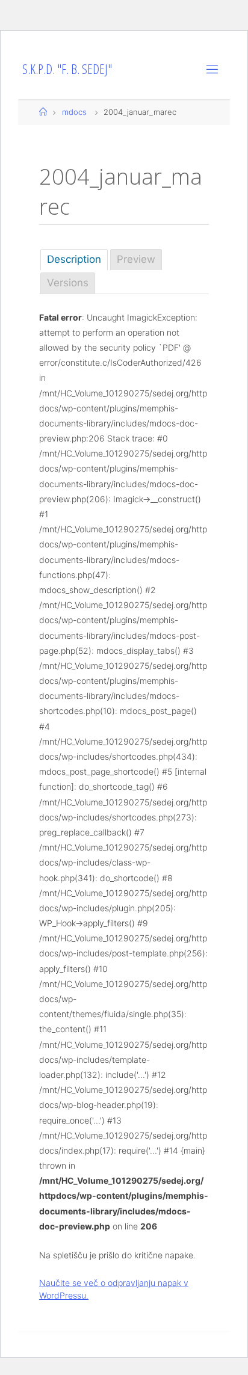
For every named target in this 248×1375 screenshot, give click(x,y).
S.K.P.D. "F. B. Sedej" (67, 69)
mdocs (74, 112)
